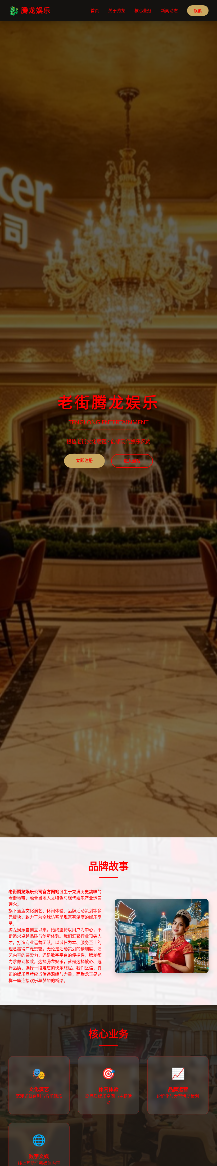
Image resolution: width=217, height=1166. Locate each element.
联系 (198, 11)
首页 (95, 10)
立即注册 (84, 460)
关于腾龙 (116, 10)
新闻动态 (169, 10)
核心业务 (142, 10)
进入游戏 (132, 461)
